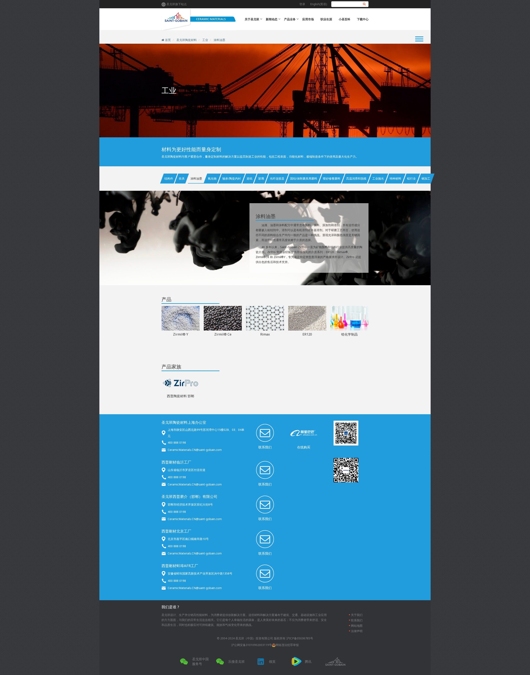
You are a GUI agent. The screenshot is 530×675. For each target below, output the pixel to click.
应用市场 (308, 19)
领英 (272, 661)
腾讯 (308, 661)
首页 (168, 40)
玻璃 (261, 178)
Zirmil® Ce (222, 334)
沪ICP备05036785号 (299, 638)
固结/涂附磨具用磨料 (303, 178)
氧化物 (212, 178)
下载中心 (363, 19)
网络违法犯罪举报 (287, 645)
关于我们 (357, 615)
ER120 (307, 334)
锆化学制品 (349, 334)
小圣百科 (344, 19)
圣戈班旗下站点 (176, 4)
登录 (302, 4)
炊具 (182, 178)
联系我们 (265, 447)
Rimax (265, 334)
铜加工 (426, 178)
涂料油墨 (219, 40)
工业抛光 (378, 178)
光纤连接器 (277, 178)
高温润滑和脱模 (356, 178)
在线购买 (303, 447)
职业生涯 (326, 19)
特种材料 (395, 178)
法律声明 (357, 631)
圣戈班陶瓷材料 (186, 40)
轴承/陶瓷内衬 (231, 178)
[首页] (198, 19)
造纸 (249, 178)
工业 (205, 40)
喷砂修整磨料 (331, 178)
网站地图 (357, 626)
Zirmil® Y (180, 334)
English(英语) (318, 4)
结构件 (168, 178)
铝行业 (411, 178)
